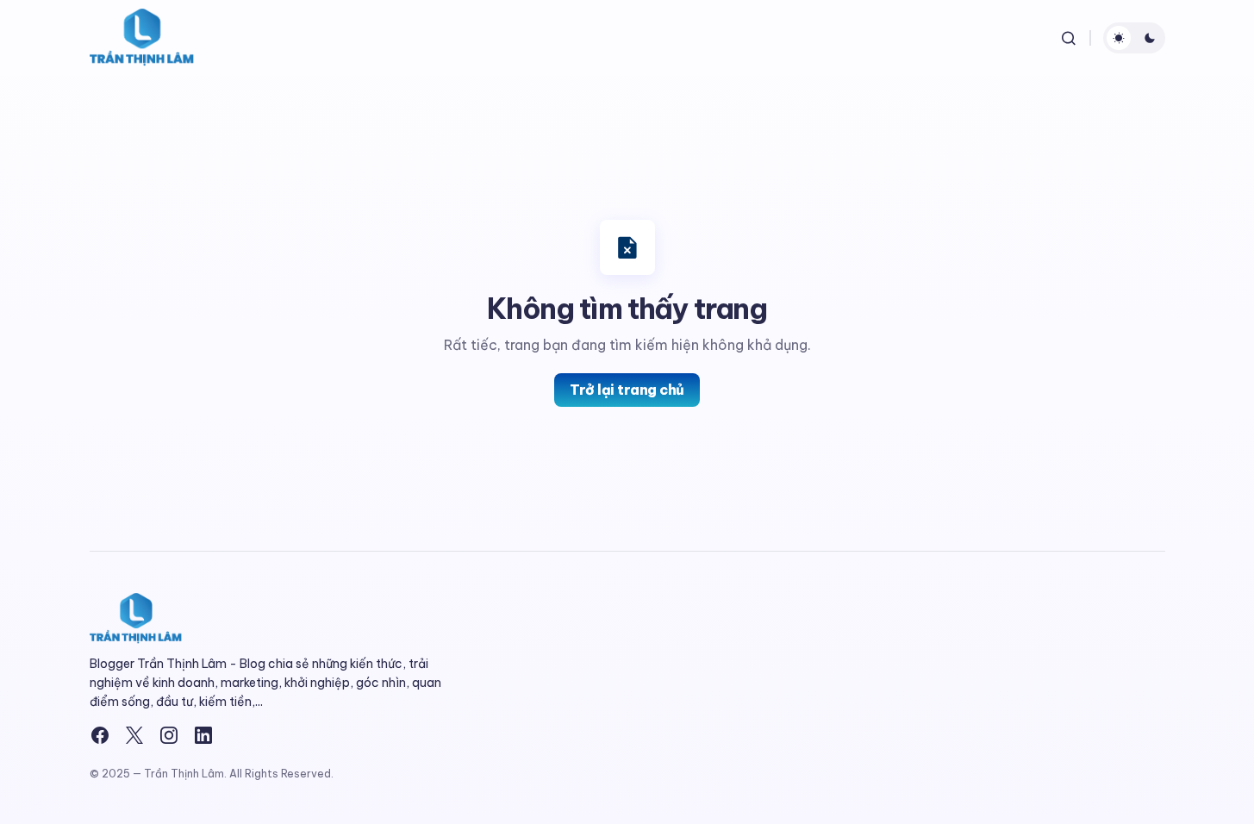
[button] (1068, 38)
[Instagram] (169, 735)
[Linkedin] (203, 735)
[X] (134, 735)
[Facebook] (100, 735)
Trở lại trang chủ (627, 389)
